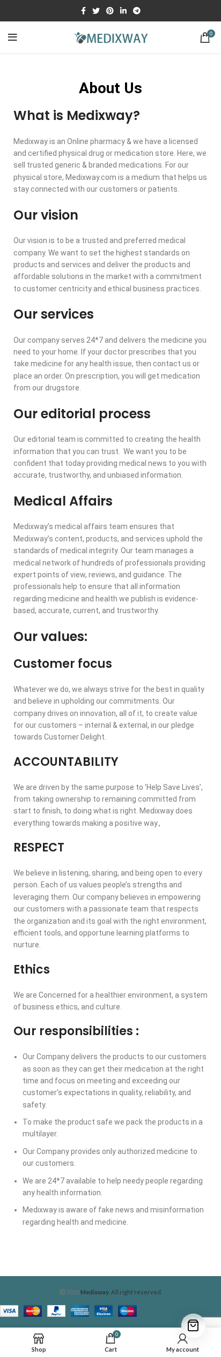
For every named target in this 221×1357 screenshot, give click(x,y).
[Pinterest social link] (110, 11)
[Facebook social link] (83, 11)
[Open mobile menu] (13, 37)
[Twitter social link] (96, 11)
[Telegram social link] (137, 11)
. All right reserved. (121, 1291)
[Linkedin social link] (123, 11)
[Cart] (193, 1326)
